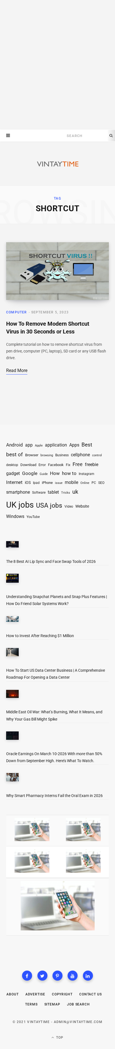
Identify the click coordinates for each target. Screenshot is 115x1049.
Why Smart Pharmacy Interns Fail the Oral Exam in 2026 (54, 795)
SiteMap (52, 1004)
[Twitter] (42, 976)
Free (78, 464)
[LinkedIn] (88, 976)
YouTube (33, 517)
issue (59, 483)
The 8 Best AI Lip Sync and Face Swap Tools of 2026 (51, 561)
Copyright (62, 994)
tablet (53, 492)
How (55, 473)
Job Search (78, 1004)
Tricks (65, 493)
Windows (15, 516)
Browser (31, 455)
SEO (101, 483)
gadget (13, 473)
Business (62, 455)
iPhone (47, 483)
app (29, 445)
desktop (12, 465)
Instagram (86, 474)
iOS (28, 482)
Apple (39, 445)
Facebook (56, 465)
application (56, 445)
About (12, 994)
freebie (91, 464)
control (97, 455)
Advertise (35, 994)
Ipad (36, 483)
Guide (44, 474)
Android (14, 445)
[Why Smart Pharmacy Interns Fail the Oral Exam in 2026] (12, 778)
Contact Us (90, 994)
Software (38, 493)
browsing (46, 455)
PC (94, 483)
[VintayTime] (58, 164)
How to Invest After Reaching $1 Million (40, 635)
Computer (16, 312)
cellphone (80, 454)
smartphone (18, 492)
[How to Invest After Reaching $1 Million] (12, 620)
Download (28, 465)
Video (68, 506)
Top (59, 1038)
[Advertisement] (57, 64)
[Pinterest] (57, 976)
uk (75, 491)
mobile (71, 482)
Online (84, 483)
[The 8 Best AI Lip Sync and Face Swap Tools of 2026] (12, 545)
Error (42, 465)
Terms (31, 1004)
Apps (74, 445)
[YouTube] (73, 976)
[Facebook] (27, 976)
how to (69, 473)
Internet (14, 482)
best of (14, 455)
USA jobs (49, 505)
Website (82, 506)
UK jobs (20, 505)
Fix (68, 465)
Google (29, 473)
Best (87, 445)
